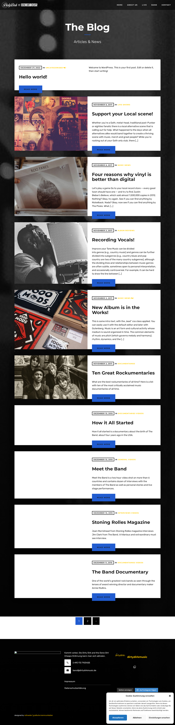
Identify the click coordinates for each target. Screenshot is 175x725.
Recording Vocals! (113, 240)
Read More (30, 89)
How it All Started (112, 422)
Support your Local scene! (122, 114)
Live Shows (124, 105)
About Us (132, 5)
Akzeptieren (117, 718)
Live (144, 5)
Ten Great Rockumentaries (123, 373)
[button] (170, 696)
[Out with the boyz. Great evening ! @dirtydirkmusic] (148, 675)
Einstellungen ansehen (159, 718)
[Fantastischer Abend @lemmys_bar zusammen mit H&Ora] (126, 675)
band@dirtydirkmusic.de (84, 670)
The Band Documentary (120, 572)
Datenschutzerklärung (75, 688)
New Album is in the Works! (116, 310)
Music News (124, 165)
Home (120, 5)
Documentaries (126, 364)
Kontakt (166, 5)
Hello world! (33, 77)
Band (154, 5)
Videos (140, 413)
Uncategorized (54, 68)
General (122, 459)
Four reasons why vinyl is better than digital (121, 177)
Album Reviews (126, 230)
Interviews (124, 513)
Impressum (69, 681)
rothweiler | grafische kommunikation (38, 715)
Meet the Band (109, 469)
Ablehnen (137, 718)
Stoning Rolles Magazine (121, 522)
